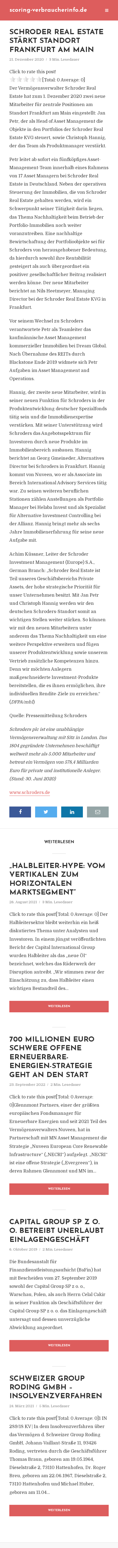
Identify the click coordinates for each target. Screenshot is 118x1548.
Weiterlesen (59, 1006)
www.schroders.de (29, 792)
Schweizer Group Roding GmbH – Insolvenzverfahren (55, 1387)
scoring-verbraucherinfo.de (48, 10)
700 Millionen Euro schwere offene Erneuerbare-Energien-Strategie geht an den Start (51, 1057)
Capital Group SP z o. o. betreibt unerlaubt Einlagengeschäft (56, 1231)
